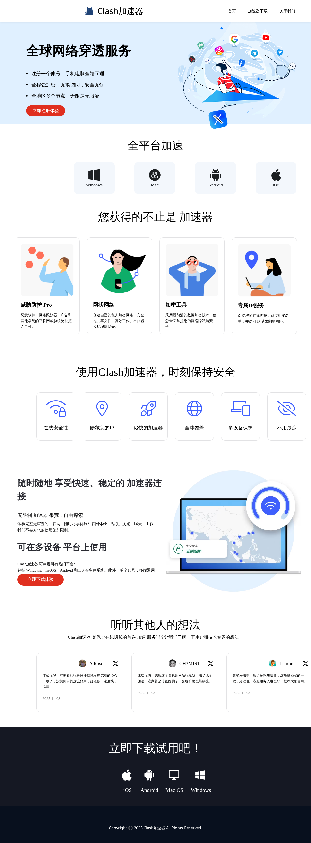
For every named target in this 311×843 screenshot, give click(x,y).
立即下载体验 (40, 579)
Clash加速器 (154, 828)
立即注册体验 (46, 110)
